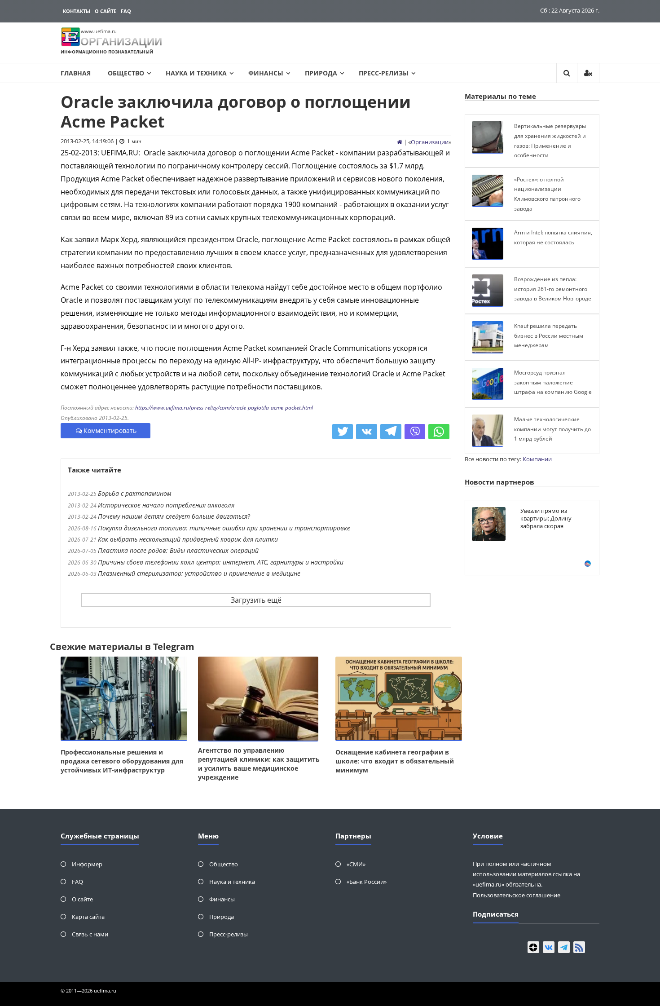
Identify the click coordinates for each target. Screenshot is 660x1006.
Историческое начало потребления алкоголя (166, 505)
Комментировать (110, 430)
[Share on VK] (366, 431)
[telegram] (564, 947)
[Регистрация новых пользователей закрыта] (588, 73)
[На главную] (399, 142)
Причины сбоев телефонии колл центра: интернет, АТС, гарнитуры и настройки (220, 562)
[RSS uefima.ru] (579, 947)
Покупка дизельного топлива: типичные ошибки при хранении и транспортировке (224, 528)
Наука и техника (196, 73)
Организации (430, 142)
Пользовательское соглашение (516, 895)
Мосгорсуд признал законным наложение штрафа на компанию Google (553, 382)
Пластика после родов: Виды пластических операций (178, 550)
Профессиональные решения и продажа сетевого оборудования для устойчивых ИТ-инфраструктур (122, 761)
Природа (321, 73)
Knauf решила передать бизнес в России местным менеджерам (548, 335)
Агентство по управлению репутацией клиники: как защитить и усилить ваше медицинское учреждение (259, 763)
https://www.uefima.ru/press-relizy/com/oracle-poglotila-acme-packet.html (224, 407)
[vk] (548, 947)
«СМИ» (356, 864)
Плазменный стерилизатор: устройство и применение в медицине (199, 573)
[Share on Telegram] (390, 431)
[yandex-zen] (533, 947)
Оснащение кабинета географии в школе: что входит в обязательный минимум (394, 761)
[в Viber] (415, 431)
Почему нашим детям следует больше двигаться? (174, 516)
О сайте (105, 11)
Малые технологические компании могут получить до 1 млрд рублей (552, 428)
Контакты (76, 11)
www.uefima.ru (99, 31)
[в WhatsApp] (438, 431)
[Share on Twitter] (342, 431)
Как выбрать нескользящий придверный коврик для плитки (188, 539)
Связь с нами (90, 934)
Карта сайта (88, 917)
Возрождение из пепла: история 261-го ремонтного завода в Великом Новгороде (552, 288)
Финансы (265, 73)
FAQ (126, 11)
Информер (87, 864)
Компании (537, 459)
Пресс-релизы (384, 73)
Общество (126, 73)
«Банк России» (367, 882)
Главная (76, 73)
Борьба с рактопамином (135, 493)
